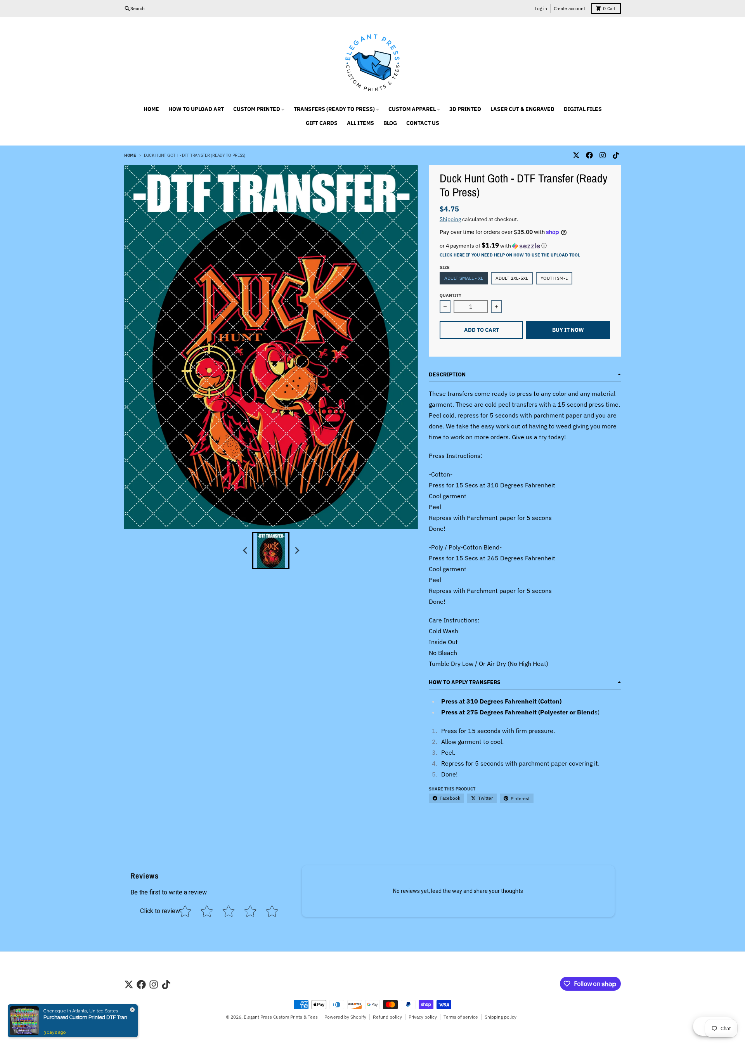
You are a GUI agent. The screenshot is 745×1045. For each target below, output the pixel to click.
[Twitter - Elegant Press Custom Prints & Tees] (576, 155)
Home (130, 155)
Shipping (450, 219)
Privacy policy (423, 1017)
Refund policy (387, 1017)
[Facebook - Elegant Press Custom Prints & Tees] (589, 155)
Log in (541, 8)
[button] (525, 246)
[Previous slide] (245, 550)
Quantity (450, 295)
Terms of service (461, 1017)
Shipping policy (500, 1017)
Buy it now (568, 329)
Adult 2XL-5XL (512, 278)
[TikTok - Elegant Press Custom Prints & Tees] (616, 155)
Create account (569, 8)
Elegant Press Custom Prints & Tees (281, 1017)
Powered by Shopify (345, 1017)
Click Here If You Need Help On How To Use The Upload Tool (510, 255)
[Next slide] (296, 550)
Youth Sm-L (554, 278)
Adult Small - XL (463, 278)
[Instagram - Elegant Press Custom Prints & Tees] (603, 155)
